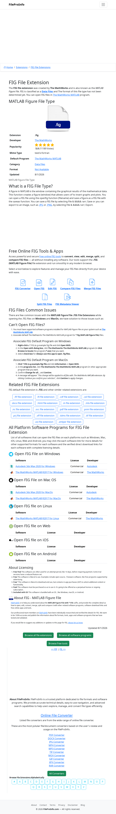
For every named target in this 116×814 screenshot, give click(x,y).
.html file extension (47, 403)
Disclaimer (73, 805)
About (34, 805)
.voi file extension (44, 421)
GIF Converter (56, 758)
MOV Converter (56, 755)
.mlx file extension (95, 403)
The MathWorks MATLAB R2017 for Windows (39, 472)
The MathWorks (43, 140)
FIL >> (63, 649)
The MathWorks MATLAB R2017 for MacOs (38, 498)
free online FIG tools (50, 256)
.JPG (41, 204)
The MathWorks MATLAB (66, 94)
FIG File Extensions (41, 67)
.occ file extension (44, 409)
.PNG (49, 204)
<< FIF (54, 649)
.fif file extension (23, 396)
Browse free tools (58, 643)
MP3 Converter (57, 748)
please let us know (75, 622)
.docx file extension (22, 403)
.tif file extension (94, 415)
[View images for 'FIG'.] (11, 598)
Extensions (22, 67)
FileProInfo (16, 4)
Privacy (61, 805)
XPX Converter (56, 762)
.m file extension (71, 403)
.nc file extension (21, 409)
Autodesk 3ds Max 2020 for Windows (35, 466)
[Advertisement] (58, 42)
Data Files (47, 91)
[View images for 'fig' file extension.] (58, 118)
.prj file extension (22, 415)
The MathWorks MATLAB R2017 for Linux (37, 518)
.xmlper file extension (69, 421)
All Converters (56, 773)
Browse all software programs (75, 635)
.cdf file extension (69, 396)
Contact (43, 805)
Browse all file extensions (38, 635)
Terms (52, 805)
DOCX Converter (56, 738)
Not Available (42, 169)
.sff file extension (45, 415)
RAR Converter (57, 765)
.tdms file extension (70, 415)
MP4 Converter (57, 745)
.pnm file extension (94, 409)
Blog (83, 805)
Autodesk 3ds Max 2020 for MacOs (34, 492)
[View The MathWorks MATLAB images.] (11, 472)
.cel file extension (92, 396)
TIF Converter (57, 752)
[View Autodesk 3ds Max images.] (11, 466)
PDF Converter (57, 735)
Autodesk (92, 466)
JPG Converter (56, 741)
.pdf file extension (69, 409)
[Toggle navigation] (103, 4)
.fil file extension (45, 396)
